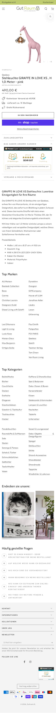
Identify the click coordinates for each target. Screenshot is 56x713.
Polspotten (34, 329)
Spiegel (32, 441)
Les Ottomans (8, 324)
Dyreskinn (33, 281)
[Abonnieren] (52, 642)
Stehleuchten (35, 446)
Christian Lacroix (9, 300)
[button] (45, 9)
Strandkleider (35, 460)
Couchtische (7, 386)
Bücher (5, 381)
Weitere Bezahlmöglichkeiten (28, 129)
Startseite (6, 70)
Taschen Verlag (36, 348)
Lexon (31, 309)
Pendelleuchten (9, 429)
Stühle (31, 450)
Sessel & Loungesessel (39, 429)
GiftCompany (35, 291)
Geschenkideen (9, 405)
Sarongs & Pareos (10, 448)
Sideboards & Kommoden (40, 400)
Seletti (31, 343)
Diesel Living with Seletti (13, 309)
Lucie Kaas (7, 333)
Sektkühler (6, 462)
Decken (5, 391)
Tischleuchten (8, 414)
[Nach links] (44, 62)
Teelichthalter (8, 466)
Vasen (4, 471)
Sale (4, 438)
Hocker (5, 419)
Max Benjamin (8, 343)
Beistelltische (8, 376)
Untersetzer (34, 419)
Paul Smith (33, 324)
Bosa (4, 291)
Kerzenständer (35, 391)
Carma (5, 295)
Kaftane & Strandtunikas (40, 376)
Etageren (6, 400)
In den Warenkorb (28, 115)
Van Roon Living (36, 357)
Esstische (6, 395)
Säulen (5, 443)
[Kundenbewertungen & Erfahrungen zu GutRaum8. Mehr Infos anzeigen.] (28, 170)
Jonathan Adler (36, 300)
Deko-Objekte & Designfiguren (41, 435)
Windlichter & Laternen (39, 474)
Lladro (32, 305)
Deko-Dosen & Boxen (38, 386)
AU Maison (7, 281)
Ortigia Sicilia (8, 348)
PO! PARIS (33, 333)
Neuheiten (33, 409)
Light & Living (8, 329)
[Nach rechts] (51, 62)
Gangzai (33, 286)
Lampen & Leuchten (38, 405)
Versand (12, 93)
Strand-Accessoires (37, 455)
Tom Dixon (33, 352)
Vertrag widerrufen (28, 686)
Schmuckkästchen (10, 457)
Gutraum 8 (31, 704)
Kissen (32, 395)
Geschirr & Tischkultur (12, 409)
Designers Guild (9, 305)
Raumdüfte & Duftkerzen (13, 433)
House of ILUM (35, 295)
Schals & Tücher (9, 452)
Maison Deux (8, 338)
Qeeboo (6, 75)
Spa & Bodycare (36, 381)
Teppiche (33, 469)
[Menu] (3, 9)
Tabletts (32, 414)
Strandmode (34, 464)
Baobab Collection (10, 286)
